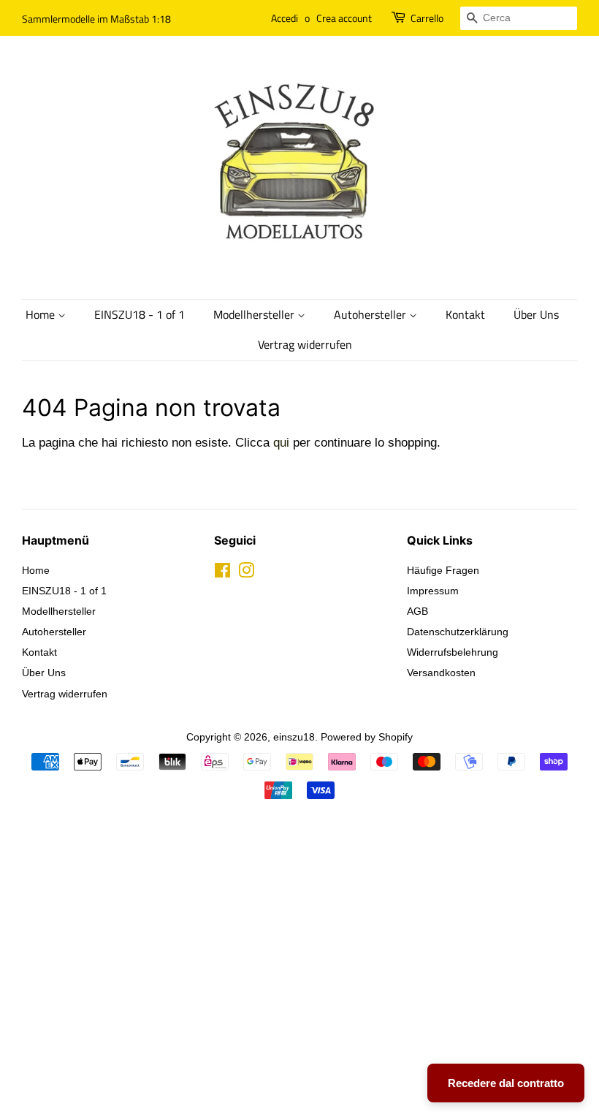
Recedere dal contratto (506, 1083)
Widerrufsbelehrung (452, 652)
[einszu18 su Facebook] (222, 573)
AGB (417, 611)
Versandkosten (441, 672)
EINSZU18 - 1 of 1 (139, 314)
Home (42, 314)
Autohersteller (371, 314)
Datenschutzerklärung (457, 631)
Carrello (427, 18)
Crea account (344, 18)
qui (281, 443)
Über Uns (536, 314)
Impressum (433, 591)
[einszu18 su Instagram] (246, 573)
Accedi (284, 18)
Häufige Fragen (443, 570)
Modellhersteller (255, 314)
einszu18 (294, 737)
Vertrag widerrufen (305, 344)
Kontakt (465, 314)
